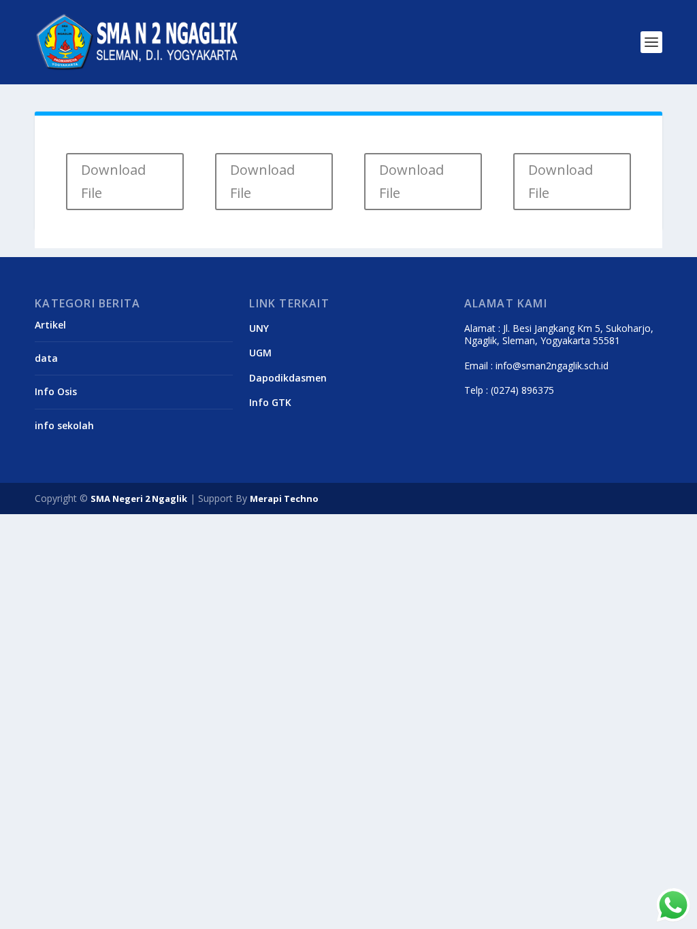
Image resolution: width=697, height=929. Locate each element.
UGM (260, 352)
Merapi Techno (284, 498)
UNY (259, 328)
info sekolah (64, 425)
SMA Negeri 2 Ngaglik (139, 498)
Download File (113, 181)
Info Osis (56, 391)
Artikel (50, 324)
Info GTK (270, 402)
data (46, 358)
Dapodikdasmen (288, 377)
